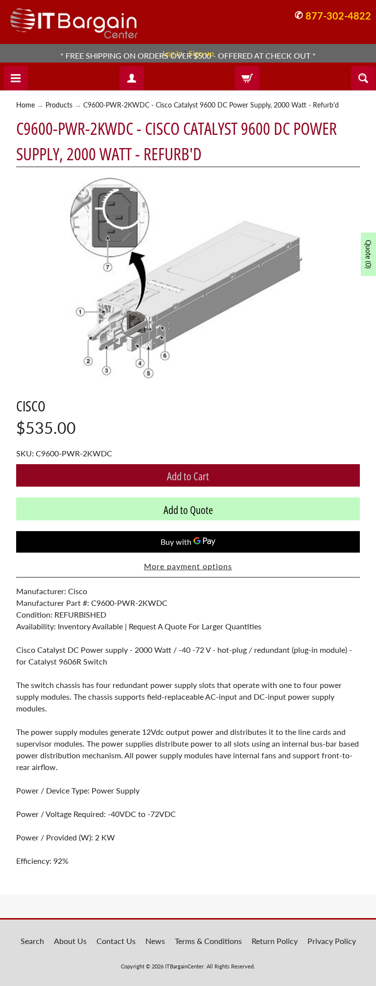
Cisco (31, 405)
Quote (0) (368, 254)
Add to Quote (188, 509)
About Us (70, 940)
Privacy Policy (331, 940)
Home (25, 105)
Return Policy (275, 940)
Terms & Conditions (208, 940)
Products (59, 105)
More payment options (188, 566)
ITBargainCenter (184, 966)
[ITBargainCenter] (74, 19)
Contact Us (116, 940)
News (155, 940)
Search (32, 940)
